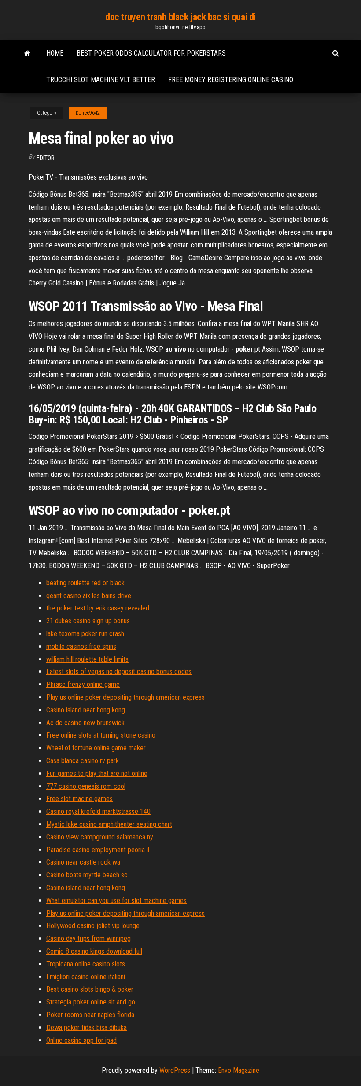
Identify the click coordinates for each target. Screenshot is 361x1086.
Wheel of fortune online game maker (96, 748)
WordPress (174, 1070)
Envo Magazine (238, 1070)
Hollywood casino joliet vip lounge (93, 925)
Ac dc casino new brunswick (85, 723)
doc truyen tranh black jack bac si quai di (180, 16)
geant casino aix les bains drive (88, 596)
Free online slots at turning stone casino (100, 735)
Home (54, 53)
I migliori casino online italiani (85, 977)
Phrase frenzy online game (83, 684)
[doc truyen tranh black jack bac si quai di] (27, 53)
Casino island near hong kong (85, 710)
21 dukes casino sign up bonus (88, 621)
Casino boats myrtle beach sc (87, 875)
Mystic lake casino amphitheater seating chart (109, 824)
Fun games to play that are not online (96, 773)
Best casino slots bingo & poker (89, 989)
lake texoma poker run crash (85, 633)
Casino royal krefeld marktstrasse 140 (98, 811)
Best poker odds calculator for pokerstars (151, 53)
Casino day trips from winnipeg (88, 938)
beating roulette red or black (85, 583)
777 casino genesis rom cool (85, 786)
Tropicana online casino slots (85, 964)
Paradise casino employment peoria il (97, 850)
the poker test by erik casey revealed (97, 608)
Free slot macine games (79, 798)
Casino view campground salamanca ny (99, 837)
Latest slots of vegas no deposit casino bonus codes (119, 671)
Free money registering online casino (230, 79)
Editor (46, 157)
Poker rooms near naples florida (90, 1015)
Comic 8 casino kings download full (94, 951)
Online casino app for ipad (81, 1040)
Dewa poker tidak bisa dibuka (86, 1027)
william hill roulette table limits (87, 659)
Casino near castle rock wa (83, 862)
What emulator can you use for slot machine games (116, 900)
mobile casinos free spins (81, 646)
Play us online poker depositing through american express (125, 697)
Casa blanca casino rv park (82, 760)
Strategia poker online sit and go (90, 1002)
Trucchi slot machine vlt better (100, 79)
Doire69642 (88, 113)
